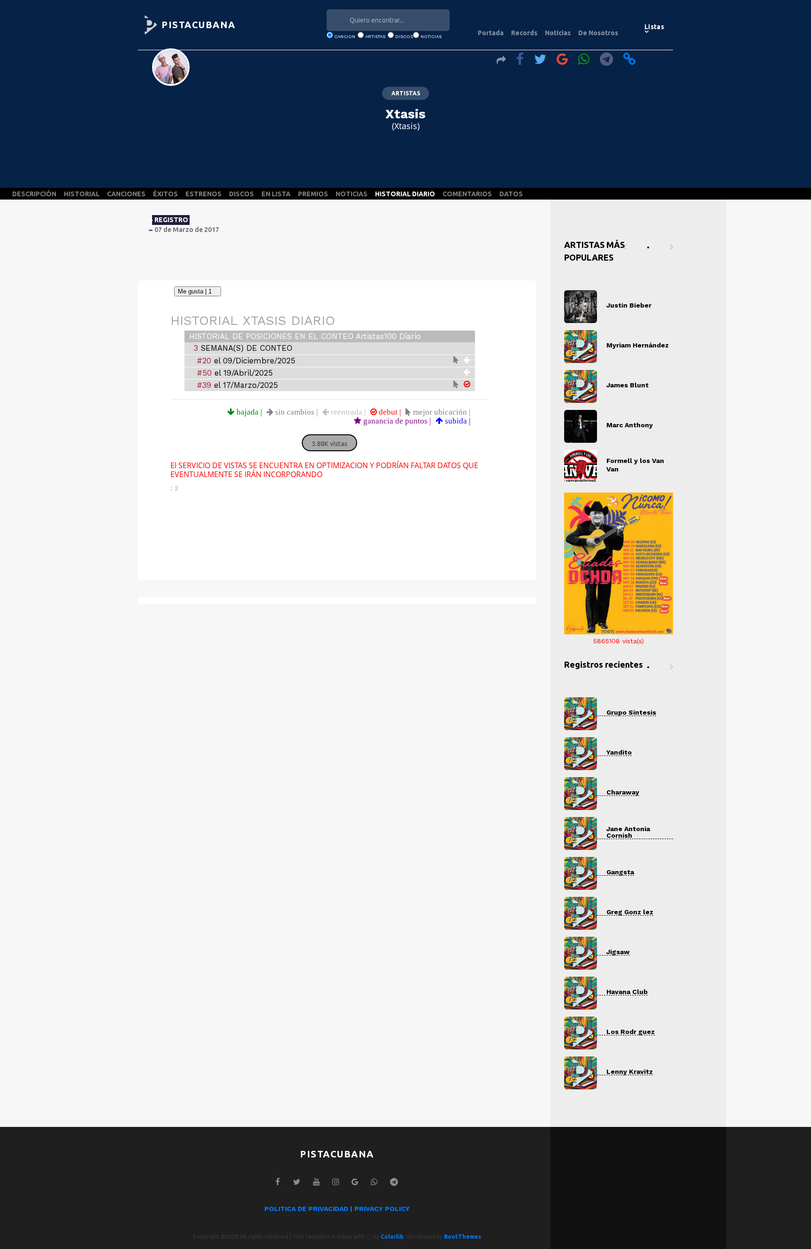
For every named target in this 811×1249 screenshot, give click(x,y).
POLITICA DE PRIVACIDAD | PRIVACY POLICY (337, 1208)
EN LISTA (276, 194)
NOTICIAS (351, 194)
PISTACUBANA (198, 24)
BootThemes (462, 1237)
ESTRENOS (203, 194)
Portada (491, 33)
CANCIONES (126, 194)
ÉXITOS (165, 194)
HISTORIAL (81, 194)
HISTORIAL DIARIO (405, 194)
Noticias (558, 33)
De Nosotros (598, 33)
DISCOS (241, 194)
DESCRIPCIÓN (34, 194)
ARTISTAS (405, 93)
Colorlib (392, 1237)
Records (524, 33)
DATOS (511, 194)
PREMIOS (313, 194)
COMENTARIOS (467, 194)
